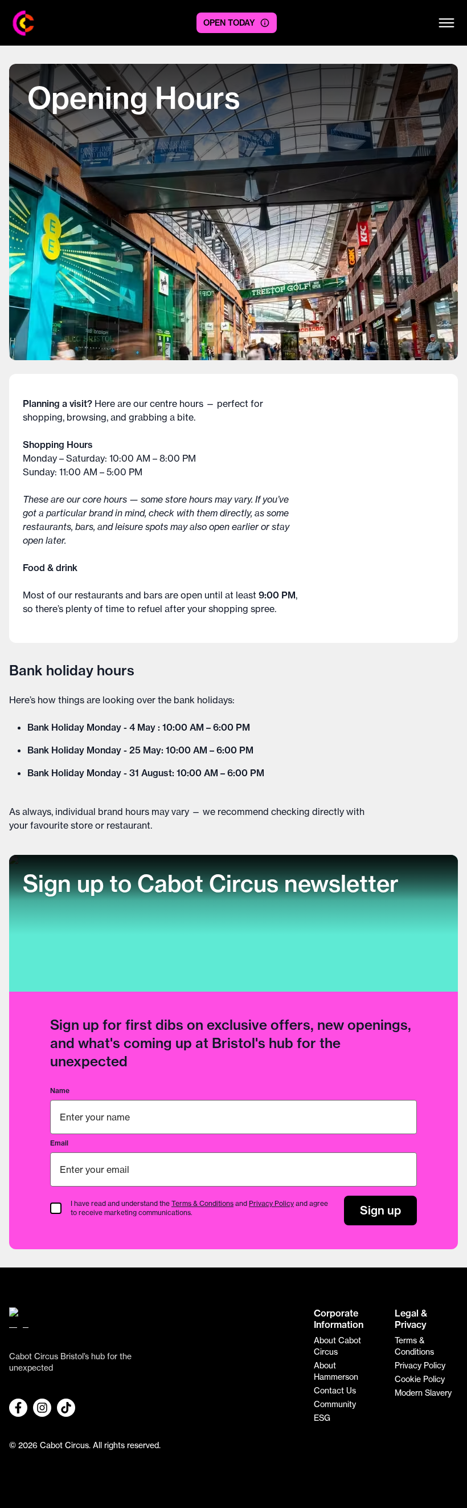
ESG (322, 1418)
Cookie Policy (420, 1379)
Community (335, 1404)
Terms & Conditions (202, 1203)
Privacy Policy (271, 1203)
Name (59, 1090)
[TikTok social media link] (66, 1408)
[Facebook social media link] (18, 1408)
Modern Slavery (423, 1392)
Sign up (380, 1210)
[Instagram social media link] (42, 1408)
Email (59, 1143)
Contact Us (335, 1390)
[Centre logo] (23, 23)
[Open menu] (446, 22)
